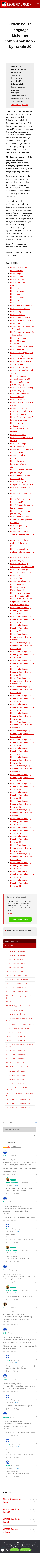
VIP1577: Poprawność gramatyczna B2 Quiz (18, 997)
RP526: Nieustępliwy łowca (12, 1500)
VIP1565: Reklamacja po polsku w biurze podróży (19, 1046)
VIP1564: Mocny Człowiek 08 (15, 1051)
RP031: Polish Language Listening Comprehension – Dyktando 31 (22, 619)
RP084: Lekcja (16, 311)
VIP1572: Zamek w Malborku (15, 1014)
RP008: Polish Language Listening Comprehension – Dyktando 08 (22, 821)
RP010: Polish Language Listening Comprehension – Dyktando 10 (22, 804)
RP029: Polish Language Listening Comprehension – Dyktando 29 (22, 637)
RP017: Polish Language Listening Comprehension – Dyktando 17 (22, 742)
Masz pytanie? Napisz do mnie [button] (19, 930)
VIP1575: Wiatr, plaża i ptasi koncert (18, 1006)
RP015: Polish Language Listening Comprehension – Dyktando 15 (22, 760)
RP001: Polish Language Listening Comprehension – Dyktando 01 (22, 883)
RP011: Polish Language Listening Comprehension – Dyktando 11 (22, 795)
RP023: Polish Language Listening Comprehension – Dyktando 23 (22, 689)
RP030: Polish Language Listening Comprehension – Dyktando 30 (22, 628)
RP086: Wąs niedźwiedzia (21, 305)
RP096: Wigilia (16, 273)
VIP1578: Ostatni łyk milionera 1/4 (17, 992)
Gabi (16, 1185)
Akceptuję (14, 1550)
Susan (17, 1293)
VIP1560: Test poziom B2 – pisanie (17, 1067)
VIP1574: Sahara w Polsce (14, 1010)
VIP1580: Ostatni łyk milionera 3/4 (17, 983)
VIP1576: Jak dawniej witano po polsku (18, 1002)
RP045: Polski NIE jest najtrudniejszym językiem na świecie (21, 519)
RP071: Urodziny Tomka (20, 367)
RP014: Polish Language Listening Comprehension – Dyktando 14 (22, 769)
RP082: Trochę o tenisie (20, 317)
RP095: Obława (16, 276)
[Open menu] (38, 4)
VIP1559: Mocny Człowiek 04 (15, 1071)
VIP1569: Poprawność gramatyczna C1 (18, 1028)
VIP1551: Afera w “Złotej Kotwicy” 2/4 (18, 1107)
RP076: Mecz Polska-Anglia (21, 347)
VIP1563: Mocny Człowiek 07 (15, 1055)
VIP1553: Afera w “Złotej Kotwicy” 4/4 (18, 1099)
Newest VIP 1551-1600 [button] (11, 941)
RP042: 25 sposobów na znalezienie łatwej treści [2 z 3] (22, 543)
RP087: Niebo (16, 303)
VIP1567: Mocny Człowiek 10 (15, 1036)
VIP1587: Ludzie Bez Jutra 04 (15, 955)
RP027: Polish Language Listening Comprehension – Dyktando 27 (22, 654)
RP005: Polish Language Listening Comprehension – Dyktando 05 (22, 848)
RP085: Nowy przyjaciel (20, 308)
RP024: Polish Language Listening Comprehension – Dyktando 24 (22, 681)
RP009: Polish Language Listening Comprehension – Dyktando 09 (22, 813)
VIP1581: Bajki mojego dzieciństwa (17, 979)
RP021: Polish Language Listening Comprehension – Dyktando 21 (22, 707)
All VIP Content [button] (9, 945)
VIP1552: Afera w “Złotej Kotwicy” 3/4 (18, 1103)
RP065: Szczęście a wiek (20, 399)
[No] (37, 1547)
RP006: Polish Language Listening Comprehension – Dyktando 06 (22, 839)
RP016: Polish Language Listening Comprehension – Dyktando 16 (22, 751)
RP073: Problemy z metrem (21, 358)
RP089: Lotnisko (17, 297)
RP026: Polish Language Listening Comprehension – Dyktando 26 (22, 663)
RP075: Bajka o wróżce (19, 349)
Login (35, 1122)
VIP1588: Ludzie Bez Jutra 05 (15, 951)
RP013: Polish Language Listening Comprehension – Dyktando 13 (22, 777)
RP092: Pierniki (16, 288)
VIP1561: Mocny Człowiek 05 (15, 1063)
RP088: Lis (14, 300)
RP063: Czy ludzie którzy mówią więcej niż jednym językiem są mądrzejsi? (21, 411)
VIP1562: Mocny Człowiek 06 (15, 1059)
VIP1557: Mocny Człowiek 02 (15, 1079)
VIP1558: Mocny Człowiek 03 (15, 1075)
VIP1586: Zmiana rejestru (14, 959)
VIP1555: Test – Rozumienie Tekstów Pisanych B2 (18, 1088)
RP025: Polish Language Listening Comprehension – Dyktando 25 (22, 672)
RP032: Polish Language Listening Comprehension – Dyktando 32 (22, 610)
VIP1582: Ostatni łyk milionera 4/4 (17, 975)
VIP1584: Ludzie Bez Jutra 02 (15, 967)
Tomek (17, 1231)
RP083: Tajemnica (17, 314)
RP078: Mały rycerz (18, 338)
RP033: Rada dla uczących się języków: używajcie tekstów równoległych (21, 602)
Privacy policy (25, 1550)
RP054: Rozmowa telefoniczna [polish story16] (18, 464)
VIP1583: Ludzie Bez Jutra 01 (15, 971)
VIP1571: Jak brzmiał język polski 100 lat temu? (19, 1019)
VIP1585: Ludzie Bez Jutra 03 (15, 963)
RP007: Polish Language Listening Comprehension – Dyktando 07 (22, 830)
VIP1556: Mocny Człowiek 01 (15, 1083)
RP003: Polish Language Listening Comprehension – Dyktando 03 (22, 865)
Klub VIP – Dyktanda (19, 104)
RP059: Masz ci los (18, 434)
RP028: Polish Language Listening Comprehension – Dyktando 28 (22, 646)
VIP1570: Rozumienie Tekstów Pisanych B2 (20, 1024)
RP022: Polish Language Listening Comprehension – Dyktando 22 (22, 698)
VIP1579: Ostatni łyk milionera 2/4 (17, 988)
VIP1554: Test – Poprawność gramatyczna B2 (19, 1094)
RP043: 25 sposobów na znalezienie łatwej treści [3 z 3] (22, 534)
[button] (5, 1550)
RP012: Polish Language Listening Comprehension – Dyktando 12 (22, 786)
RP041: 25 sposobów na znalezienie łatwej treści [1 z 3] (22, 552)
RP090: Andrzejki (17, 294)
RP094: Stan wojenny (19, 279)
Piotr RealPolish (12, 1183)
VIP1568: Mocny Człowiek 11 (15, 1032)
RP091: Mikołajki (17, 291)
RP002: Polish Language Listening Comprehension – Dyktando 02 (22, 874)
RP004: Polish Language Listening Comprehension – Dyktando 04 (22, 857)
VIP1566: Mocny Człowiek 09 (15, 1040)
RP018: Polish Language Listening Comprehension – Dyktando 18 (22, 733)
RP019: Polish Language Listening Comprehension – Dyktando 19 (22, 725)
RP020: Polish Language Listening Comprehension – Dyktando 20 (22, 716)
